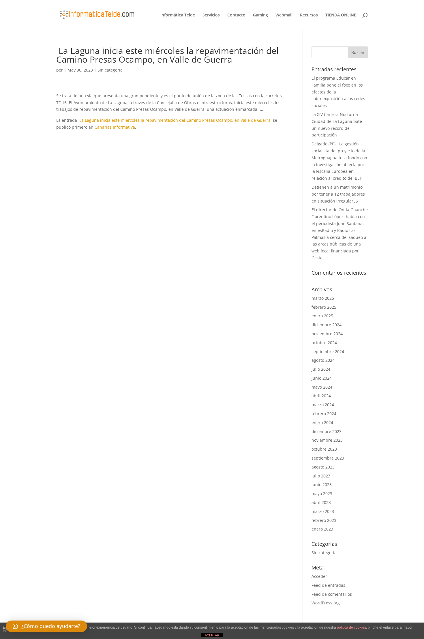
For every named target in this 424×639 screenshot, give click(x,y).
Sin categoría (110, 70)
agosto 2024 (323, 360)
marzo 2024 (323, 404)
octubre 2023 (324, 449)
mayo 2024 (322, 387)
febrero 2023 (324, 520)
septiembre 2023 (328, 458)
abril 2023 (321, 502)
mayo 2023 (322, 493)
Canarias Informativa (115, 127)
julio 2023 (321, 476)
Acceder (319, 576)
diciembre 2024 (327, 324)
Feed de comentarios (332, 594)
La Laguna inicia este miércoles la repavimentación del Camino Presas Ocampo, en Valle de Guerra (175, 120)
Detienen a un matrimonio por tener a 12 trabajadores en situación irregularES (338, 194)
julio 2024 (321, 369)
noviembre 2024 (327, 333)
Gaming (260, 15)
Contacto (236, 15)
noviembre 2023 (327, 440)
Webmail (283, 15)
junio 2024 (322, 378)
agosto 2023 (323, 467)
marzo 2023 (323, 511)
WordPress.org (326, 603)
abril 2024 (321, 395)
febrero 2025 (324, 307)
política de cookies (351, 627)
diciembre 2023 (327, 431)
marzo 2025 (323, 298)
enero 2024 (322, 422)
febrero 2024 (324, 413)
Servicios (211, 15)
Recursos (309, 15)
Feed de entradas (328, 585)
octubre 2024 (324, 342)
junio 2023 (322, 484)
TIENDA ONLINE (340, 15)
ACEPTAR (212, 635)
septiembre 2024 (328, 351)
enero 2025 (322, 315)
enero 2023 (322, 529)
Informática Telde (177, 15)
